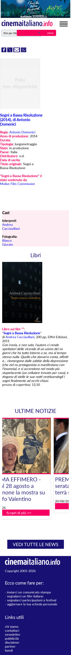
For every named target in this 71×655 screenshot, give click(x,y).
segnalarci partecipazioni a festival (31, 600)
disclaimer (12, 642)
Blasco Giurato (7, 242)
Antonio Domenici (22, 132)
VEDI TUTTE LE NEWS (35, 544)
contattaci (12, 630)
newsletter (12, 634)
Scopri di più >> (37, 506)
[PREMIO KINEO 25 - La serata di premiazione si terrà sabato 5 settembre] (38, 446)
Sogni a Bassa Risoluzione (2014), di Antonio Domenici (21, 119)
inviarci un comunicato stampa (29, 592)
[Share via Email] (17, 51)
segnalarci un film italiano (25, 596)
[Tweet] (10, 51)
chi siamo (11, 626)
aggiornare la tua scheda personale (32, 604)
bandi (9, 650)
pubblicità (12, 638)
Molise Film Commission (17, 184)
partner (10, 646)
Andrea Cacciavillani (11, 226)
